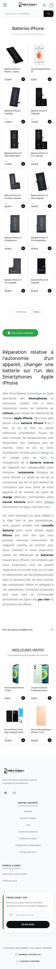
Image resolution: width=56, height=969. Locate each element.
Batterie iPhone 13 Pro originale (13, 281)
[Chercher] (49, 13)
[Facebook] (5, 793)
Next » (37, 311)
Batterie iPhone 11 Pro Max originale (13, 196)
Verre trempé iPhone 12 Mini (14, 689)
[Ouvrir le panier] (51, 5)
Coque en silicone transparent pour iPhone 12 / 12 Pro (39, 689)
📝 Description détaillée (20, 332)
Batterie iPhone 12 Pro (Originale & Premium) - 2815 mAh (41, 239)
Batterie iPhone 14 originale (39, 281)
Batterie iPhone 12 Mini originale (39, 196)
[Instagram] (14, 793)
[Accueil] (28, 5)
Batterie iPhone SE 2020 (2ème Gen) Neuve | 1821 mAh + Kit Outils (14, 154)
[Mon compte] (44, 5)
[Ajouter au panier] (23, 79)
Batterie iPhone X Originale (39, 112)
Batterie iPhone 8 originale (12, 112)
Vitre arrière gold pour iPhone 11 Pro (41, 731)
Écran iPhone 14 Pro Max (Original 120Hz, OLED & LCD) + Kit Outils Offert (14, 731)
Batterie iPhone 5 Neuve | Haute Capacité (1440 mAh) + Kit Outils (15, 70)
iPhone (49, 502)
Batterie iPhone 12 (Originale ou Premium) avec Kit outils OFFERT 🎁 (13, 239)
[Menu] (5, 5)
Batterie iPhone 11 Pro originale (39, 154)
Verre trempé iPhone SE (40, 70)
